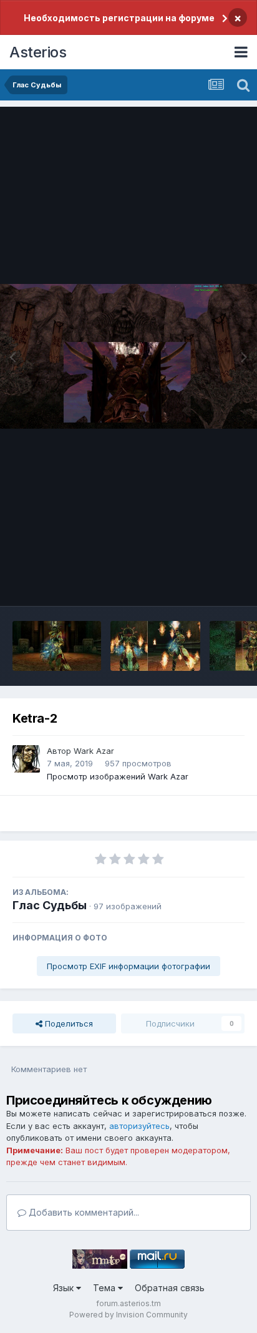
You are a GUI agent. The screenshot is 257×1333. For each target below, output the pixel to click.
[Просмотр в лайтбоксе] (128, 356)
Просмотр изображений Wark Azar (117, 776)
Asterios (37, 52)
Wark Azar (94, 751)
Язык (64, 1287)
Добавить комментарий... (82, 1212)
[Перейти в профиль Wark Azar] (26, 759)
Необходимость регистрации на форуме (119, 17)
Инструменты (202, 583)
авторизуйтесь (139, 1126)
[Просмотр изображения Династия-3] (56, 646)
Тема (105, 1287)
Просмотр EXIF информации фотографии (128, 966)
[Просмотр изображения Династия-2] (155, 646)
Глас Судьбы (49, 905)
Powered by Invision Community (128, 1314)
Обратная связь (170, 1287)
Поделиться (67, 1023)
